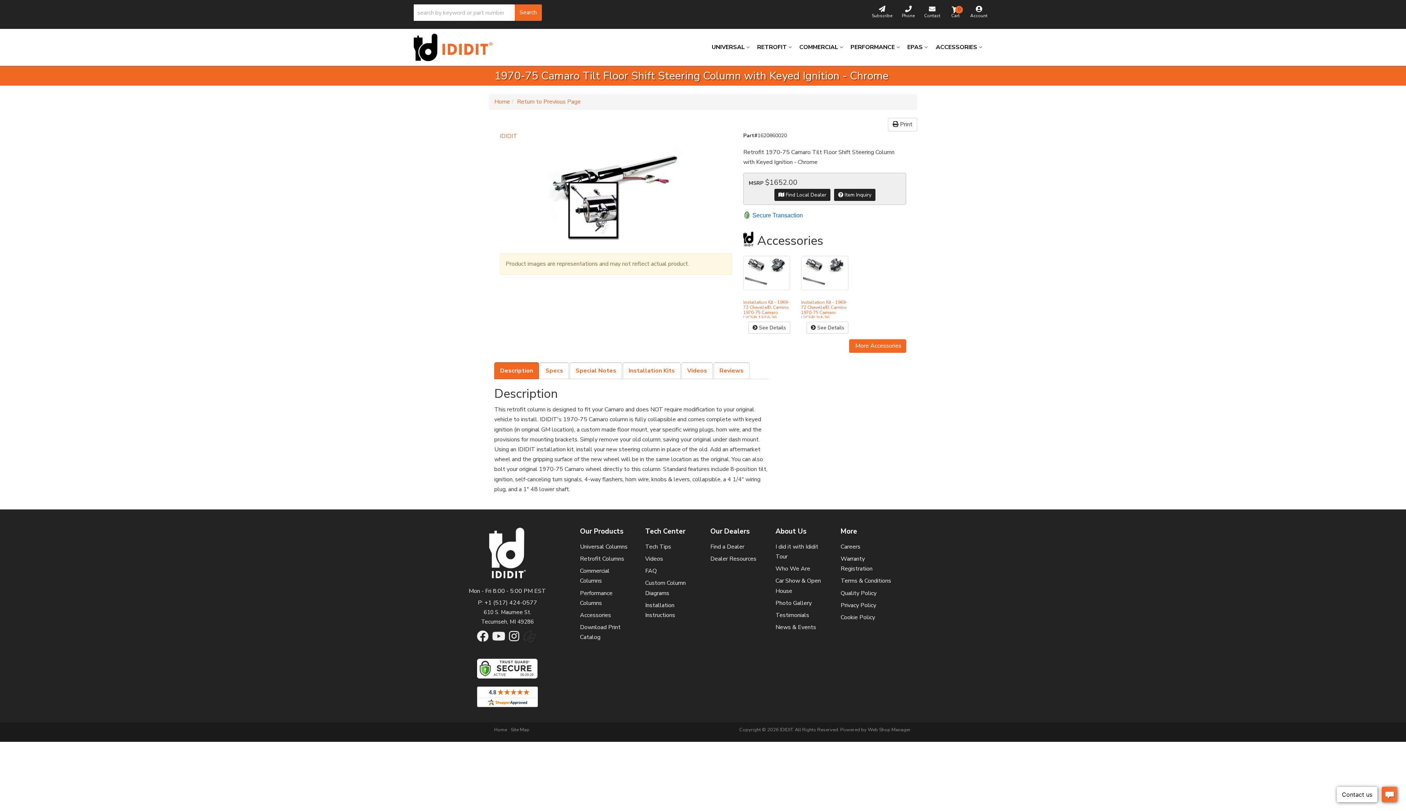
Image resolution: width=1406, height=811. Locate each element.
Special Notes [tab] (596, 371)
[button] (478, 12)
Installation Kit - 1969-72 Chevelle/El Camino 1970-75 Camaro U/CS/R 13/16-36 (766, 310)
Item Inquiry (857, 194)
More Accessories (877, 346)
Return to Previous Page (549, 102)
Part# (750, 135)
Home (502, 102)
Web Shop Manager (889, 729)
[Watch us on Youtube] (498, 639)
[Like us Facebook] (482, 639)
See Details (772, 327)
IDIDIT (508, 136)
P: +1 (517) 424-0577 (507, 603)
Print (905, 124)
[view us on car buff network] (529, 640)
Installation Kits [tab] (652, 371)
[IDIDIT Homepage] (456, 47)
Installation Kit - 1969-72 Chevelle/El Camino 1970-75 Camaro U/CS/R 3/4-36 (824, 310)
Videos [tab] (697, 371)
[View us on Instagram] (514, 639)
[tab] (516, 370)
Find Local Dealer (805, 194)
